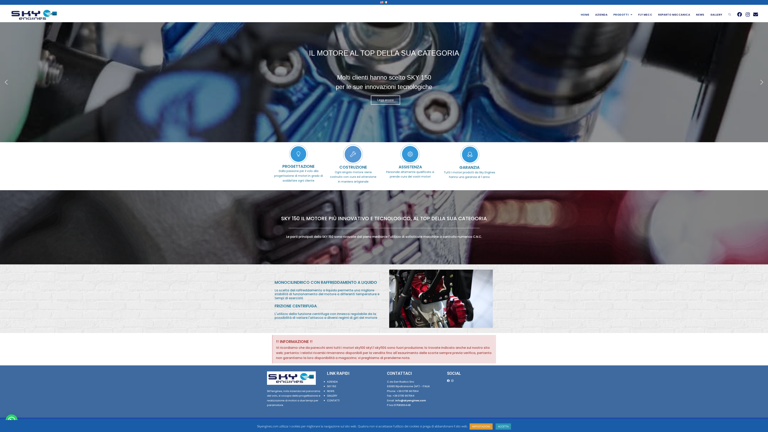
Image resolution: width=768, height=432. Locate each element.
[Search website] (729, 14)
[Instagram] (452, 380)
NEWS (330, 391)
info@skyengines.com (410, 400)
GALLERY (332, 396)
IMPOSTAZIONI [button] (481, 426)
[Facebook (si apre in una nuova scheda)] (740, 14)
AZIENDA (332, 382)
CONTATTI (333, 400)
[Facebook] (448, 380)
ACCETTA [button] (503, 426)
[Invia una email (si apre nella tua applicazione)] (756, 14)
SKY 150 (331, 386)
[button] (6, 82)
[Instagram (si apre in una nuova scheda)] (748, 14)
